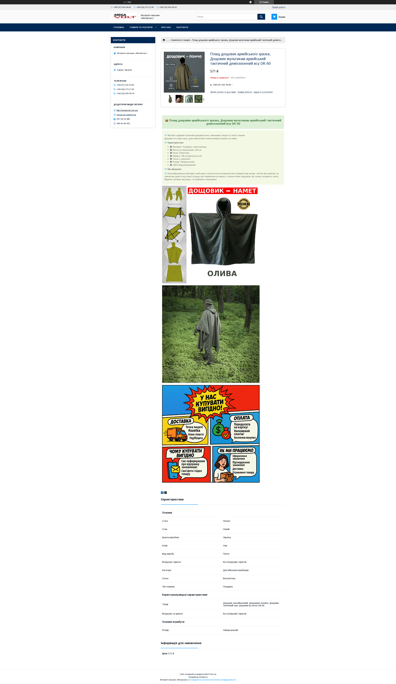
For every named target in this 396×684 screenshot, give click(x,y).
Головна (119, 27)
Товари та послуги (141, 27)
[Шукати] (261, 17)
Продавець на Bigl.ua (198, 677)
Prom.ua (212, 674)
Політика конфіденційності (224, 680)
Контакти (182, 27)
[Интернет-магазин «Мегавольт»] (124, 19)
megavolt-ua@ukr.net (126, 114)
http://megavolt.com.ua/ (127, 110)
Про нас (166, 27)
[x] (165, 493)
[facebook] (162, 493)
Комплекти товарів (180, 40)
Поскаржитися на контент (200, 680)
